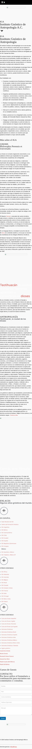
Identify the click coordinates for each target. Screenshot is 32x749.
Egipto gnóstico (5, 648)
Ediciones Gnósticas (7, 629)
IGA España (4, 540)
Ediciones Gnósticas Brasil (8, 632)
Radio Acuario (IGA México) (7, 661)
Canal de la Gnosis (5, 650)
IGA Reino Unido (5, 599)
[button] (2, 2)
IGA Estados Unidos (7, 588)
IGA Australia (5, 577)
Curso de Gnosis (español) (8, 618)
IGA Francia (4, 590)
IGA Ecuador (4, 538)
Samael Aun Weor (5, 659)
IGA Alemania (5, 574)
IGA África (4, 571)
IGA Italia (3, 593)
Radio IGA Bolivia (4, 664)
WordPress (14, 746)
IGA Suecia (4, 601)
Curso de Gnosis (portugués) (9, 626)
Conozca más (14, 415)
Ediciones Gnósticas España (9, 634)
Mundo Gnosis (4, 653)
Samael (8, 216)
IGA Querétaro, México (7, 552)
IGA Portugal (5, 596)
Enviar (3, 718)
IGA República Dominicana (8, 543)
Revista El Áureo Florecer (7, 656)
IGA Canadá (4, 585)
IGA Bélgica (4, 580)
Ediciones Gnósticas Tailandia (9, 645)
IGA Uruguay (5, 546)
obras (3, 233)
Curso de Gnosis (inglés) (8, 621)
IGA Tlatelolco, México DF (8, 555)
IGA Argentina (5, 527)
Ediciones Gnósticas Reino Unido (10, 643)
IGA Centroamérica (6, 532)
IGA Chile (4, 535)
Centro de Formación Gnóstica (9, 524)
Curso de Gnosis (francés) (8, 624)
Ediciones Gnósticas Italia (8, 637)
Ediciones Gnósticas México (9, 640)
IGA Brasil (4, 582)
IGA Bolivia (4, 530)
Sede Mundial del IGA (7, 521)
